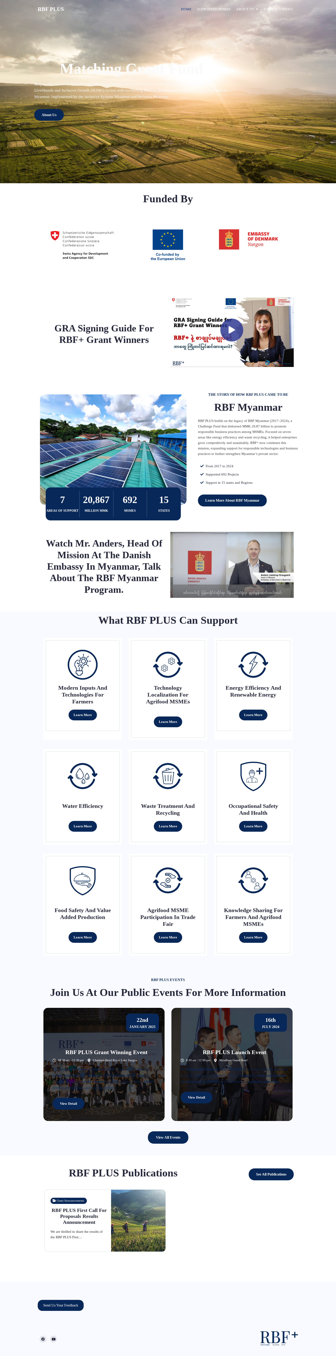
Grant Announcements (70, 1200)
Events (270, 9)
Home (186, 9)
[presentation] (4, 93)
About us (245, 9)
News (288, 9)
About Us (49, 115)
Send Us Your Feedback (60, 1305)
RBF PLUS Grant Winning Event (106, 1052)
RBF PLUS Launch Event (234, 1052)
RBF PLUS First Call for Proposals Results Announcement (79, 1216)
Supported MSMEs (214, 9)
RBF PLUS (51, 9)
